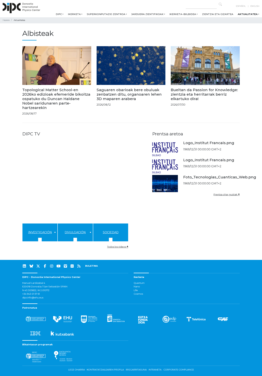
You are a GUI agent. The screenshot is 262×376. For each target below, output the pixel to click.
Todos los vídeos (117, 246)
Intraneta (155, 369)
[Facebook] (45, 266)
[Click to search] (220, 4)
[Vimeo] (65, 266)
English (254, 6)
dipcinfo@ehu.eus (32, 297)
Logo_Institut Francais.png (208, 143)
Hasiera (6, 20)
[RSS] (79, 266)
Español (241, 6)
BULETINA (91, 266)
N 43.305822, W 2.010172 (35, 290)
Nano (137, 286)
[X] (38, 266)
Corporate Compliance (178, 369)
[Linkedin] (24, 266)
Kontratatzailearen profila (105, 369)
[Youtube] (58, 266)
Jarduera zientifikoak (147, 14)
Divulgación (75, 232)
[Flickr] (72, 266)
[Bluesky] (31, 266)
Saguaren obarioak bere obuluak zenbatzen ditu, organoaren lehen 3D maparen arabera (129, 94)
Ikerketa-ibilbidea (182, 14)
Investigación (40, 232)
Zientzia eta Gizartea (217, 14)
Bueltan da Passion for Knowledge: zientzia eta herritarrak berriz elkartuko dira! (204, 94)
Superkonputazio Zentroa (106, 14)
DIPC (59, 14)
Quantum (139, 283)
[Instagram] (51, 266)
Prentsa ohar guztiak (227, 194)
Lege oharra (76, 369)
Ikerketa (74, 14)
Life (136, 290)
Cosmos (138, 294)
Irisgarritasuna (136, 369)
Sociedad (111, 232)
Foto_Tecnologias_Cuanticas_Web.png (219, 177)
